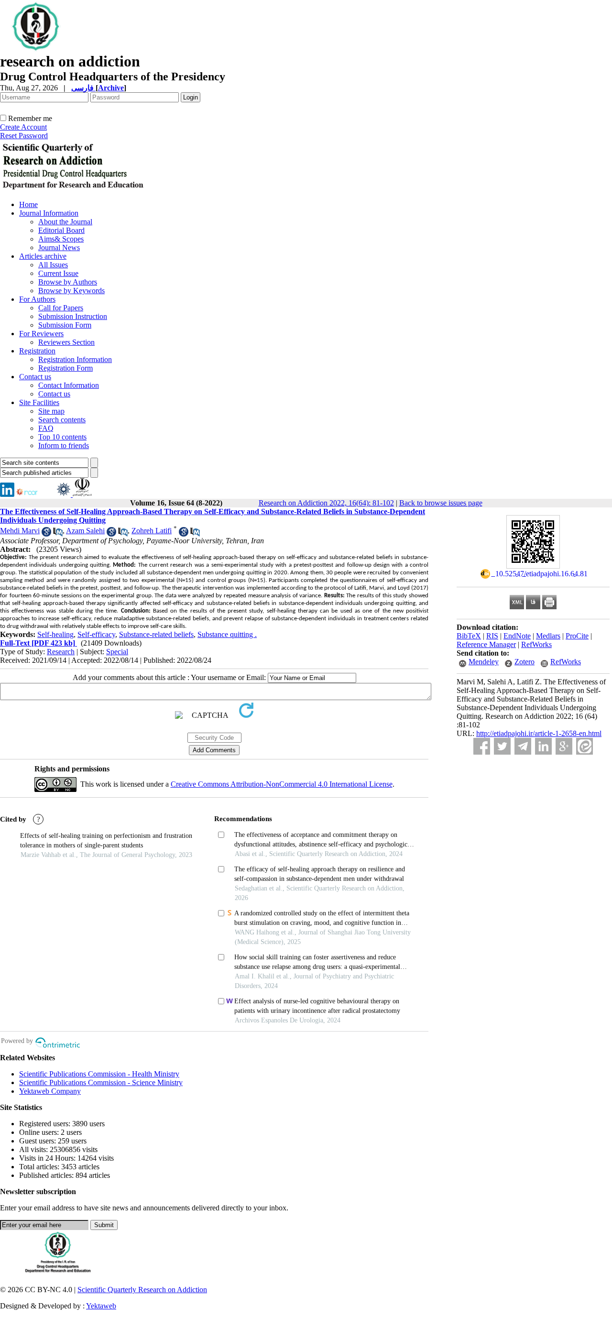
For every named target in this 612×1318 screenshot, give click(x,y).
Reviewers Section (66, 342)
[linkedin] (7, 494)
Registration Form (65, 368)
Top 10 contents (62, 437)
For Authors (37, 299)
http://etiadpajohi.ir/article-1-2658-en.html (538, 733)
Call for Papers (60, 308)
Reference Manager (486, 644)
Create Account (23, 127)
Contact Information (68, 385)
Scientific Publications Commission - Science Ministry (101, 1082)
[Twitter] (502, 746)
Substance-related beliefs (156, 634)
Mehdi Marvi (20, 531)
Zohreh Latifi (151, 531)
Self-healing (55, 634)
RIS (492, 636)
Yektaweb (101, 1306)
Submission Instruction (72, 316)
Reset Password (24, 136)
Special (117, 652)
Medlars (548, 636)
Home (28, 204)
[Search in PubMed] (58, 534)
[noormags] (35, 494)
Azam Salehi (85, 531)
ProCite (577, 636)
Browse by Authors (67, 282)
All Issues (53, 265)
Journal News (59, 247)
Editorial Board (61, 230)
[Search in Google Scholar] (46, 534)
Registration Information (75, 359)
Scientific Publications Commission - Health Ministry (99, 1074)
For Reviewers (41, 334)
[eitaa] (584, 746)
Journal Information (48, 213)
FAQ (46, 428)
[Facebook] (481, 746)
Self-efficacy (96, 634)
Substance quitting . (227, 634)
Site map (51, 411)
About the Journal (65, 222)
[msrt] (82, 494)
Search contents (62, 420)
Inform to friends (63, 445)
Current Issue (58, 273)
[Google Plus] (564, 746)
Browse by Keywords (71, 290)
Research (61, 652)
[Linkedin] (543, 746)
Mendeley (484, 662)
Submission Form (64, 325)
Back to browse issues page (440, 503)
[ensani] (64, 494)
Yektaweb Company (50, 1091)
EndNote (517, 636)
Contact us (35, 377)
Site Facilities (39, 402)
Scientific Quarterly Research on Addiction (142, 1289)
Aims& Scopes (61, 239)
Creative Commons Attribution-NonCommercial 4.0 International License (282, 784)
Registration (37, 351)
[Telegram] (522, 746)
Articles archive (42, 256)
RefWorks (536, 644)
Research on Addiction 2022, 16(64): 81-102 (326, 503)
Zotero (524, 662)
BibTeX (469, 636)
